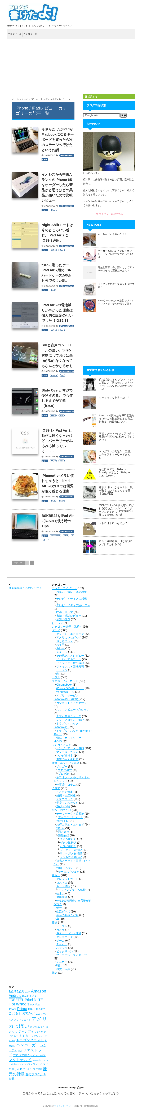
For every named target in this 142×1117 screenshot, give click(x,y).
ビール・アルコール (68, 659)
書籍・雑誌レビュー (68, 615)
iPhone (54, 210)
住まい (60, 893)
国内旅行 (63, 831)
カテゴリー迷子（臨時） (67, 626)
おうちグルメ (64, 641)
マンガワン (27, 1064)
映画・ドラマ (64, 612)
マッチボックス (39, 1060)
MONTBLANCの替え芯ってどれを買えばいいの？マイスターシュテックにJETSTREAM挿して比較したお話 (116, 510)
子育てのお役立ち (67, 802)
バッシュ (61, 947)
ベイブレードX (38, 1055)
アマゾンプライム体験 (72, 889)
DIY (34, 995)
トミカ (23, 1035)
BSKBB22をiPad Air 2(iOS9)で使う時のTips (58, 521)
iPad (62, 250)
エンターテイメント (64, 588)
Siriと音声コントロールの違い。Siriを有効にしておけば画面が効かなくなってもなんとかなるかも (57, 355)
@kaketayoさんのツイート (25, 587)
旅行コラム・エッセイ (70, 824)
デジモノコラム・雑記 (70, 719)
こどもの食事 (64, 791)
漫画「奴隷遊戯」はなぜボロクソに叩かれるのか (116, 543)
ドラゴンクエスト (30, 1040)
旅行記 (60, 828)
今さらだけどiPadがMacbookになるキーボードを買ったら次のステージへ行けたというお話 (58, 139)
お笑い (31, 1009)
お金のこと (42, 1009)
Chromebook (64, 684)
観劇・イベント (66, 868)
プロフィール (14, 34)
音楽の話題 (63, 619)
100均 (27, 992)
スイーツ (61, 652)
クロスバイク (64, 936)
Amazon (38, 991)
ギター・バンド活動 (68, 933)
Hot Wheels (19, 1004)
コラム (56, 677)
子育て (56, 788)
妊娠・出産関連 (66, 795)
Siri (62, 375)
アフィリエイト (22, 1019)
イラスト (61, 926)
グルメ (56, 630)
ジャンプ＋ (26, 1031)
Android (15, 996)
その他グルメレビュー (70, 655)
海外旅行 (63, 835)
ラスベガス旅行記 (71, 853)
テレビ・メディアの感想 (71, 598)
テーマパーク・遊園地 (70, 813)
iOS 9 (53, 250)
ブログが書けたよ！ (63, 1106)
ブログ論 (63, 773)
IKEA (32, 1005)
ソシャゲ (39, 1032)
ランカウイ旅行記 (71, 857)
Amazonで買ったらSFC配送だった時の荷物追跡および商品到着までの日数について (116, 418)
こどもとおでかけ (22, 1013)
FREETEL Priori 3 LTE (26, 1000)
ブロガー (61, 766)
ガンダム (35, 1026)
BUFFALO (55, 536)
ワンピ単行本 (64, 755)
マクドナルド (20, 1060)
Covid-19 (26, 996)
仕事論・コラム (66, 784)
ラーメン (61, 670)
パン (20, 1050)
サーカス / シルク (68, 871)
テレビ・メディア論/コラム (73, 605)
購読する (92, 96)
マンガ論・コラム (67, 752)
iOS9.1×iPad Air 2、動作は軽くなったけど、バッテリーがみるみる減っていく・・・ (58, 440)
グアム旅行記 (68, 839)
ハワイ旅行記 (68, 846)
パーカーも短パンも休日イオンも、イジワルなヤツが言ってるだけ (116, 253)
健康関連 (61, 897)
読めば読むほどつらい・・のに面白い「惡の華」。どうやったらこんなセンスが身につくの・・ (116, 384)
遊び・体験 (63, 806)
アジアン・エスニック (70, 633)
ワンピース (29, 1069)
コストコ (61, 882)
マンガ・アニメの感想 (70, 748)
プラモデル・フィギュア (71, 955)
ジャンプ (13, 1031)
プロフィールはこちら (110, 214)
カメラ (60, 929)
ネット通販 (63, 886)
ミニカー (61, 961)
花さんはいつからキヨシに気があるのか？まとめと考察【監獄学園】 (116, 490)
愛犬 (59, 907)
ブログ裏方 (65, 770)
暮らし (56, 875)
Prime (22, 1008)
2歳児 (20, 991)
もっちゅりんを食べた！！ (112, 234)
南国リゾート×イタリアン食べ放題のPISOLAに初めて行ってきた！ (116, 436)
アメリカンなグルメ (68, 637)
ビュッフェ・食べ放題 (70, 662)
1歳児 (12, 991)
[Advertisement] (71, 66)
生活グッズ (63, 911)
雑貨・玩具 (63, 969)
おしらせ (57, 623)
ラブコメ (37, 1064)
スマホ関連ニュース (68, 716)
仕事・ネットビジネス (65, 762)
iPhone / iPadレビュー (70, 688)
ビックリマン (64, 951)
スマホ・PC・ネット (65, 681)
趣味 (54, 922)
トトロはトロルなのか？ (113, 523)
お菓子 (60, 644)
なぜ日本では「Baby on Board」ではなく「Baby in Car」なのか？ (114, 472)
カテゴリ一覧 (30, 34)
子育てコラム (64, 799)
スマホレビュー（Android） (73, 709)
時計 (59, 965)
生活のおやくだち (67, 915)
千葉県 (39, 1069)
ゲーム (60, 940)
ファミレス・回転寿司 (70, 666)
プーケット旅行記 (71, 849)
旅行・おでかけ (61, 810)
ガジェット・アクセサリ (71, 702)
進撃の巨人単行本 (67, 759)
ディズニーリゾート (70, 817)
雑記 (54, 972)
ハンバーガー (28, 1045)
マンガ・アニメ (61, 744)
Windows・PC (65, 691)
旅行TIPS (62, 820)
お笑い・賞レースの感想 (71, 591)
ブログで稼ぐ (21, 1055)
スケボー (61, 944)
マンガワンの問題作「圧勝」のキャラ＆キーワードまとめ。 (116, 454)
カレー (60, 648)
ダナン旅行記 (68, 842)
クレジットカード (67, 878)
